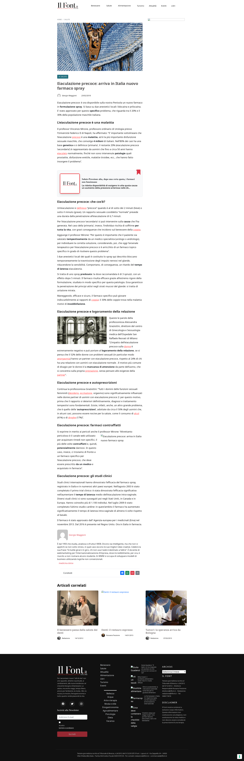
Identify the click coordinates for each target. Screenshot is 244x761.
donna (127, 346)
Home (59, 19)
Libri (173, 5)
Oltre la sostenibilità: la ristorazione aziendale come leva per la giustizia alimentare (150, 689)
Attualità (152, 5)
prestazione (91, 370)
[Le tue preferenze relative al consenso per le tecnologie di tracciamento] (239, 756)
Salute (109, 5)
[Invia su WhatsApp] (127, 573)
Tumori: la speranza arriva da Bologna (163, 631)
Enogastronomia (110, 707)
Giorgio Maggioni (69, 95)
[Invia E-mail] (132, 573)
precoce (76, 137)
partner (61, 374)
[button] (70, 184)
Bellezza (110, 694)
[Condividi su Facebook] (122, 573)
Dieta (110, 718)
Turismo (140, 5)
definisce (82, 208)
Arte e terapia (110, 700)
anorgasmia (63, 358)
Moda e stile (110, 704)
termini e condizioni (66, 728)
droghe (72, 417)
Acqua (110, 697)
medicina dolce (65, 563)
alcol (136, 413)
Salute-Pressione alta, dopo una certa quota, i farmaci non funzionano (108, 180)
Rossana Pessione (113, 635)
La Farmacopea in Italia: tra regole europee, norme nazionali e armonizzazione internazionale (152, 700)
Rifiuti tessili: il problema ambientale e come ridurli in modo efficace (145, 680)
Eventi (163, 5)
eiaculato (62, 153)
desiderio (74, 393)
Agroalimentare (110, 711)
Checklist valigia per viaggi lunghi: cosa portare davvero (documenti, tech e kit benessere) (149, 716)
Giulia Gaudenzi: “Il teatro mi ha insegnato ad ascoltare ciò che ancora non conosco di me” (148, 669)
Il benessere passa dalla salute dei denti (77, 631)
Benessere (95, 5)
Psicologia (110, 714)
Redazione (66, 638)
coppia (136, 229)
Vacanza (110, 721)
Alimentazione (124, 5)
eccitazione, (86, 393)
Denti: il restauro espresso (117, 630)
